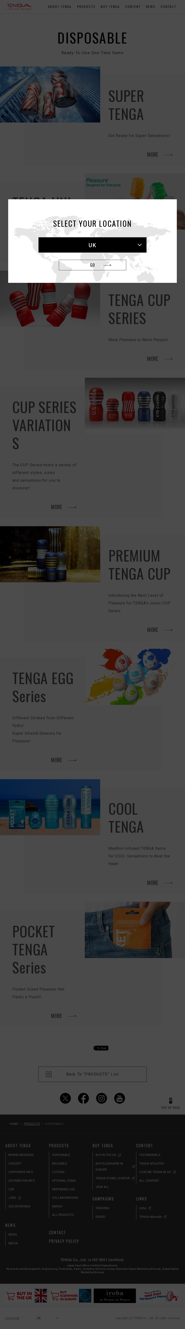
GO (92, 265)
